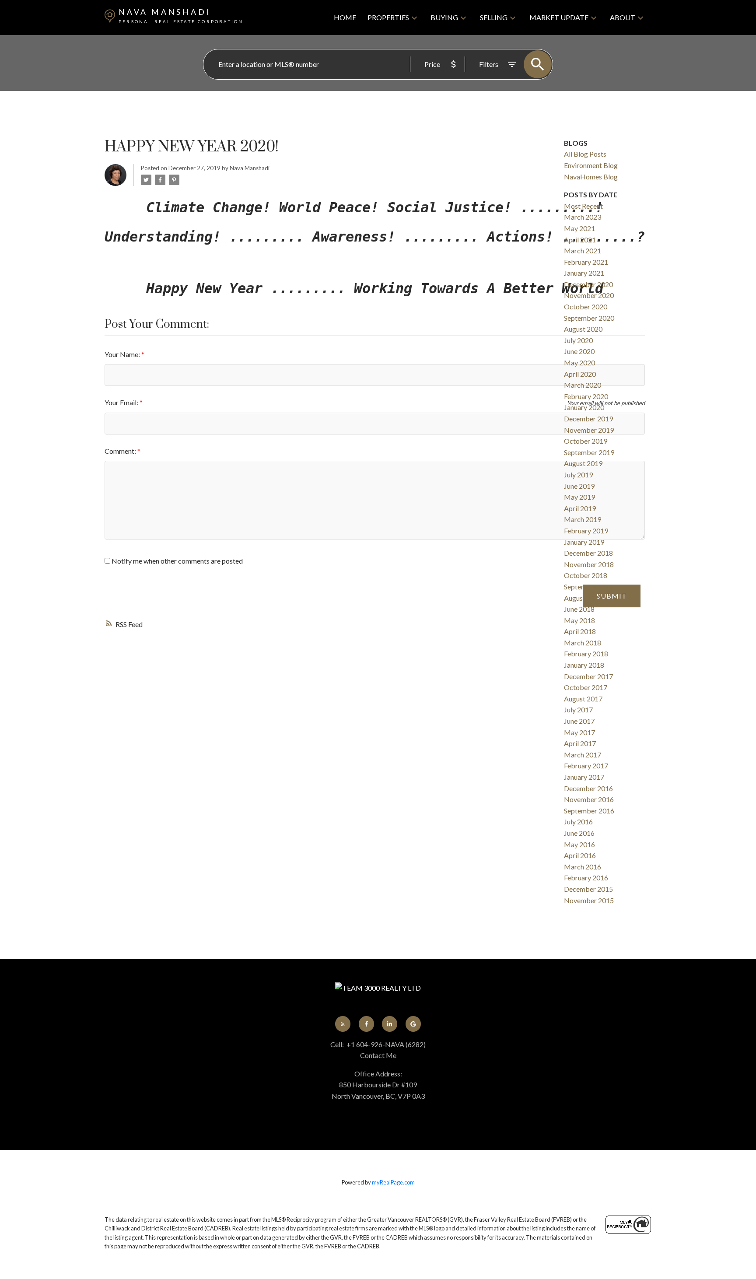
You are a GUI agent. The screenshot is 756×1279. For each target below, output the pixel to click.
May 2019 (579, 497)
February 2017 (586, 765)
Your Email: (122, 402)
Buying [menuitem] (444, 17)
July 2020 (578, 340)
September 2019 (589, 452)
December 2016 (588, 788)
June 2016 (579, 833)
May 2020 (579, 362)
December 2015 (588, 889)
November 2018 (589, 564)
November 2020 (589, 295)
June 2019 (579, 486)
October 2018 (585, 575)
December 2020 (588, 284)
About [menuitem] (622, 17)
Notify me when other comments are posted (176, 561)
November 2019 (589, 430)
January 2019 (584, 542)
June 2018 (579, 609)
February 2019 (586, 530)
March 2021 (582, 250)
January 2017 (584, 777)
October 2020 (585, 306)
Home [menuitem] (345, 17)
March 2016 (582, 866)
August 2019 (583, 463)
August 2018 (583, 598)
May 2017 (579, 732)
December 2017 (588, 676)
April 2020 (580, 374)
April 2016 (580, 855)
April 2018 (580, 631)
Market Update (558, 17)
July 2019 (578, 474)
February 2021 (586, 262)
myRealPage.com (393, 1182)
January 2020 (584, 407)
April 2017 (580, 743)
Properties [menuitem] (388, 17)
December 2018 (588, 553)
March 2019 (582, 519)
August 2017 (583, 698)
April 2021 (580, 239)
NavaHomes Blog (591, 176)
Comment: (121, 451)
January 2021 (584, 273)
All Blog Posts (585, 154)
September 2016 (589, 810)
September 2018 (589, 586)
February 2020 (586, 396)
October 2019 (585, 441)
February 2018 (586, 653)
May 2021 (579, 228)
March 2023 (582, 217)
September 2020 (589, 318)
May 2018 (579, 620)
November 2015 (589, 900)
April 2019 (580, 508)
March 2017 (582, 754)
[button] (342, 1023)
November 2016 (589, 799)
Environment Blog (591, 165)
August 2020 (583, 329)
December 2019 (588, 418)
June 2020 (579, 351)
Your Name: (123, 354)
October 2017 (585, 687)
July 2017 (578, 709)
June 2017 (579, 721)
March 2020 (582, 385)
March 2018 (582, 642)
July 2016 (578, 821)
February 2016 (586, 877)
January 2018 (584, 665)
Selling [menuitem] (494, 17)
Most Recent (583, 206)
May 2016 (579, 844)
